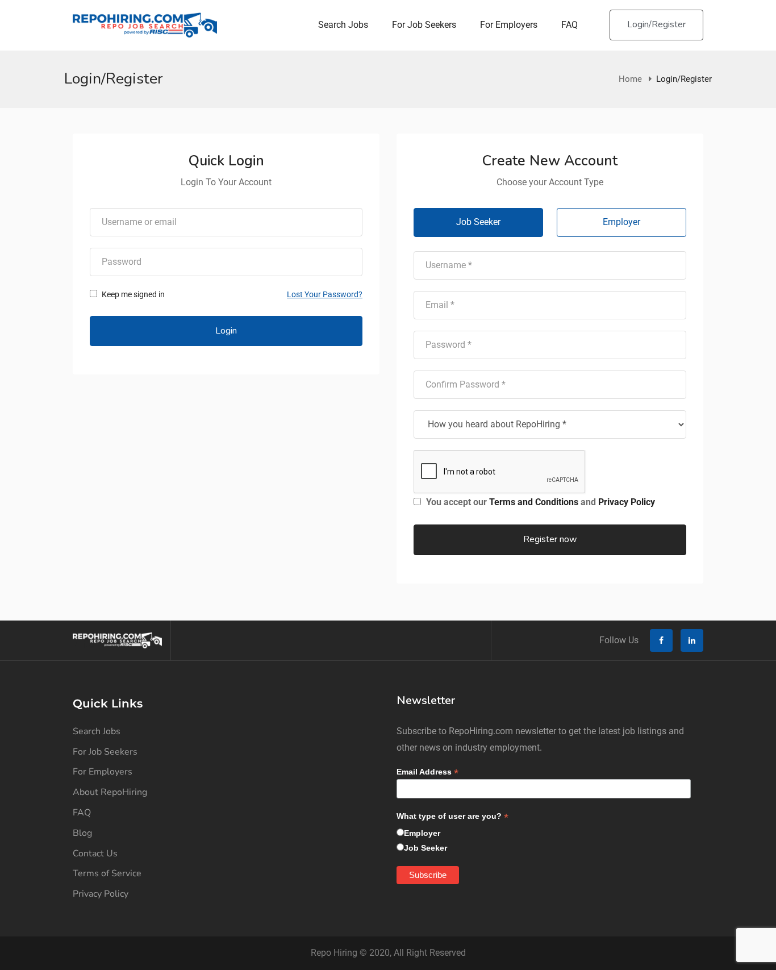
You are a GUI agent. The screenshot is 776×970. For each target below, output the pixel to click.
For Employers (508, 24)
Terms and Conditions (533, 502)
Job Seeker (478, 222)
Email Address (427, 772)
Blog (82, 833)
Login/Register (656, 24)
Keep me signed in (132, 294)
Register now (550, 539)
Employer (621, 222)
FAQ (569, 24)
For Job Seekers (424, 24)
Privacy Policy (626, 502)
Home (630, 79)
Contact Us (95, 853)
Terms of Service (107, 873)
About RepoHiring (110, 792)
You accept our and (539, 502)
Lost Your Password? (324, 294)
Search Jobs (343, 24)
